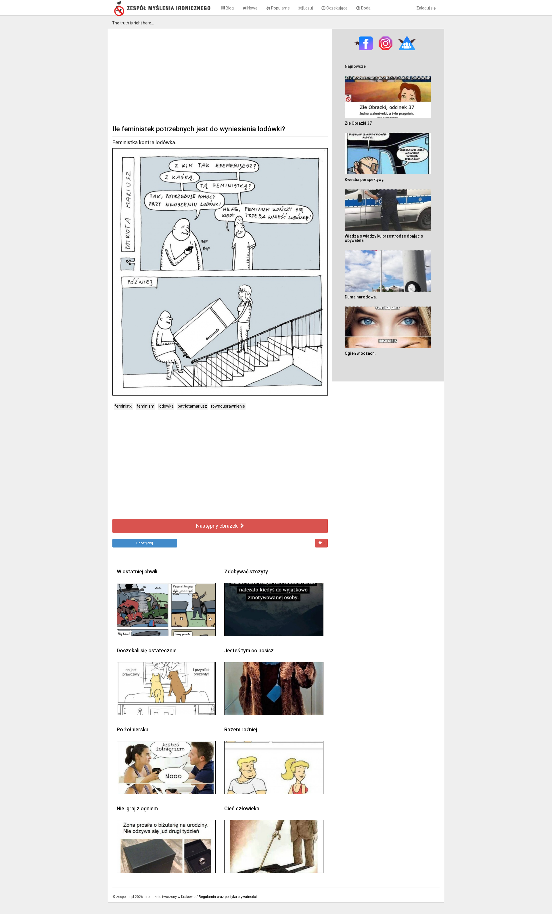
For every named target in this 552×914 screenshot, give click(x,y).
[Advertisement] (220, 76)
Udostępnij (144, 543)
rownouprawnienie (228, 406)
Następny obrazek (217, 526)
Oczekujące (336, 8)
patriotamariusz (192, 406)
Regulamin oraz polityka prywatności (228, 897)
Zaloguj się (426, 8)
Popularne (280, 8)
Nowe (252, 8)
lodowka (166, 406)
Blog (229, 8)
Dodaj (365, 8)
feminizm (145, 406)
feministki (123, 406)
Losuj (307, 8)
